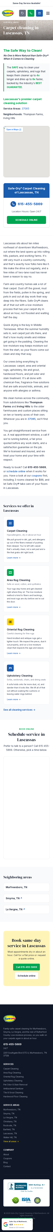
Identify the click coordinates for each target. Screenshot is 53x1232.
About (6, 1154)
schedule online (16, 471)
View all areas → (11, 1141)
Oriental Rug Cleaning (13, 1076)
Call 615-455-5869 (26, 967)
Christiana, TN (9, 1121)
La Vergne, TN (10, 1117)
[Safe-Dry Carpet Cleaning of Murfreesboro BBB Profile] (26, 1187)
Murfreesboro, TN (11, 1109)
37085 (25, 108)
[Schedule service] (39, 13)
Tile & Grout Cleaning (13, 1092)
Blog (5, 1162)
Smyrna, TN (8, 1113)
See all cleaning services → (19, 709)
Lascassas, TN (10, 1133)
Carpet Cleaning (11, 1068)
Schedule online (26, 975)
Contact (7, 1166)
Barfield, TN (9, 1129)
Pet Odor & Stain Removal (15, 1084)
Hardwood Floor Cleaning (15, 1096)
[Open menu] (48, 13)
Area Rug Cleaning (12, 1072)
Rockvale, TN (9, 1125)
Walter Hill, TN (10, 1137)
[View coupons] (22, 13)
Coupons (7, 1158)
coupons (37, 475)
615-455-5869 (30, 204)
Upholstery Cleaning (12, 1080)
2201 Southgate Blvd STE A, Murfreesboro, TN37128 (25, 1054)
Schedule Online (26, 220)
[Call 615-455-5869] (31, 13)
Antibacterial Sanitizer (13, 1088)
